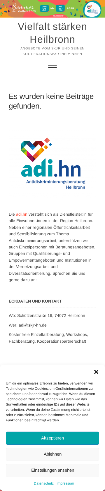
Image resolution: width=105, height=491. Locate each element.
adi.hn (21, 214)
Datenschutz (44, 483)
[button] (96, 372)
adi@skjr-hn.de (33, 325)
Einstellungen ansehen (52, 470)
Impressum (65, 483)
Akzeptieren (52, 437)
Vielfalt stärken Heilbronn (52, 33)
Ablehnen (53, 453)
